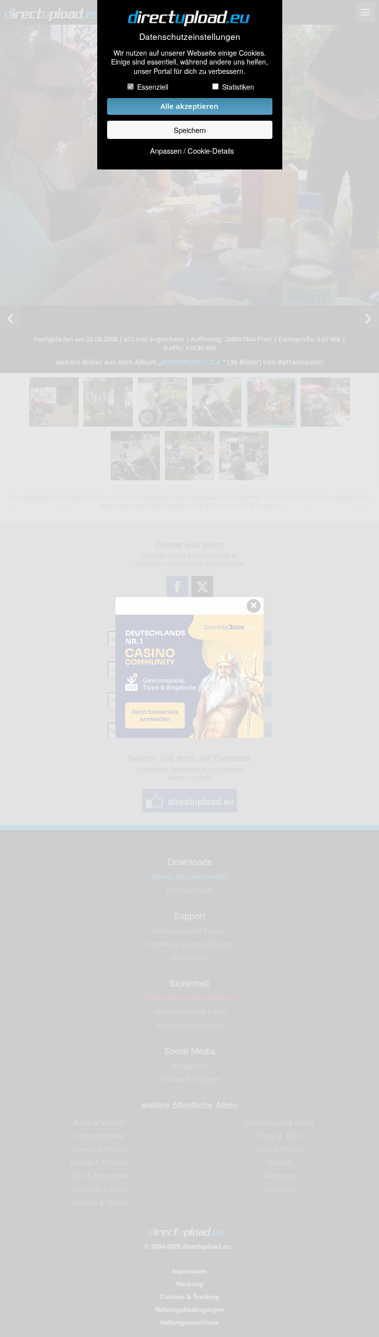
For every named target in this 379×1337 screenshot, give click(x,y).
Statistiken (238, 87)
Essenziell (152, 87)
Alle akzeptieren (189, 106)
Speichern (190, 130)
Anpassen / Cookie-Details (192, 150)
